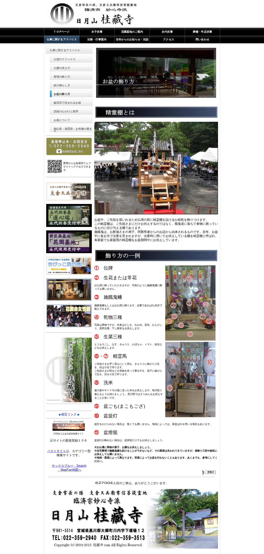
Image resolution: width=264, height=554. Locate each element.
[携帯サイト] (209, 472)
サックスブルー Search (69, 465)
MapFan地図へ (69, 469)
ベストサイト (56, 451)
